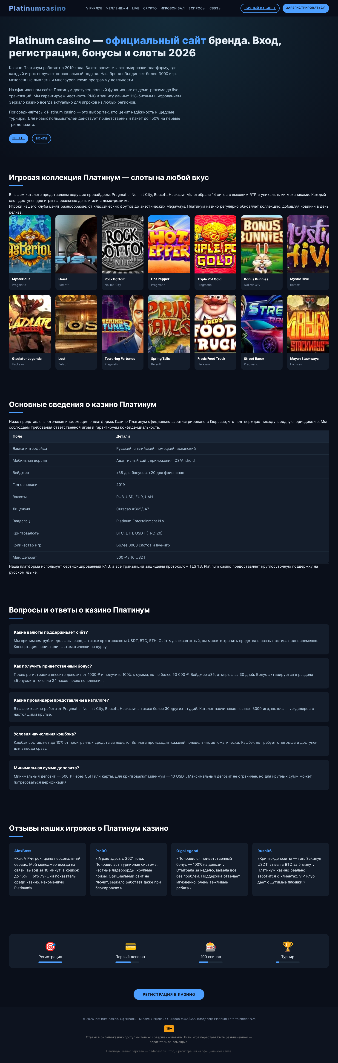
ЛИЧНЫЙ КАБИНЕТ (260, 8)
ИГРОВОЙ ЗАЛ (173, 8)
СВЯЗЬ (215, 8)
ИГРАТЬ (18, 138)
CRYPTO (150, 8)
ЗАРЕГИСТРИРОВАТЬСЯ (306, 7)
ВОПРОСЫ (197, 8)
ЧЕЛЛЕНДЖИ (117, 8)
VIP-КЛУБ (94, 8)
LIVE (135, 8)
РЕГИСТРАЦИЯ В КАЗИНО (169, 994)
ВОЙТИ (41, 138)
